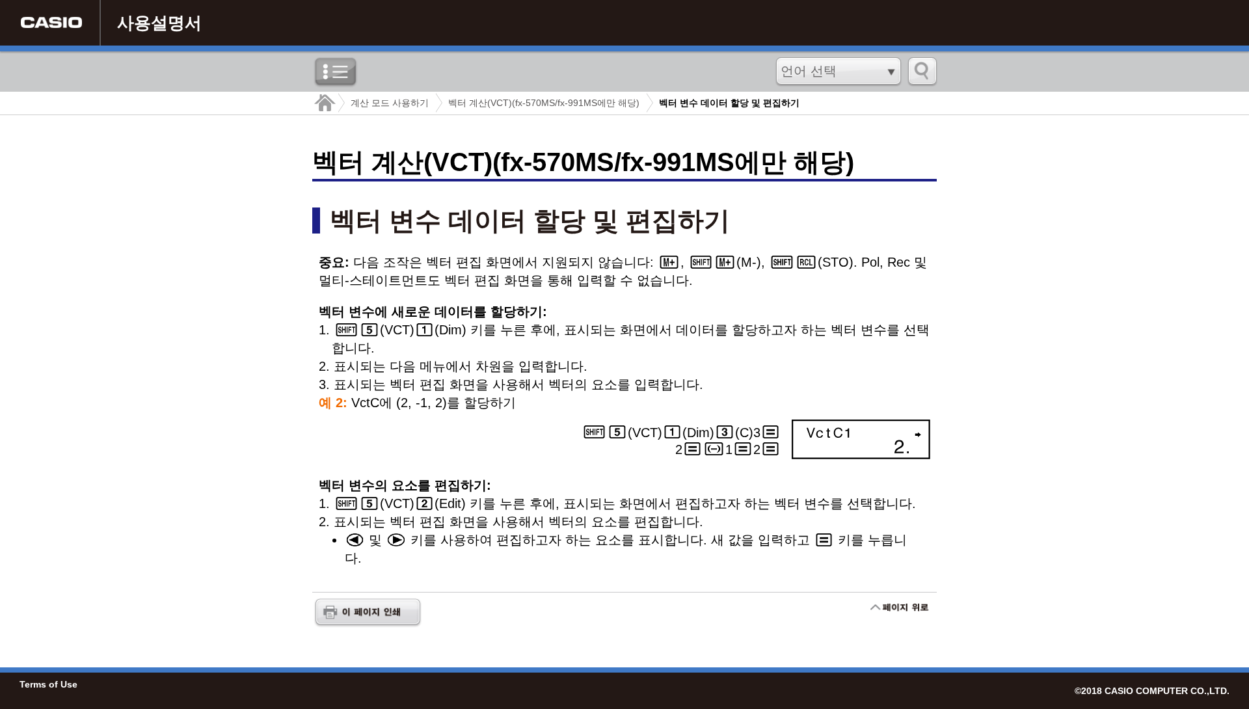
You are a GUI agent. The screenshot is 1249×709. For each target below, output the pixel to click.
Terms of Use (48, 684)
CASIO (51, 23)
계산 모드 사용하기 (390, 103)
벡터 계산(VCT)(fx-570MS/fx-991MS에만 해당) (543, 103)
